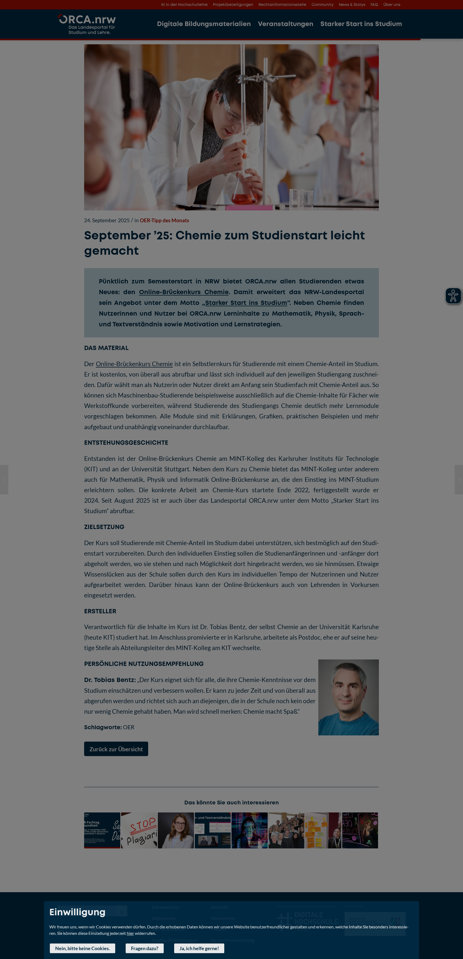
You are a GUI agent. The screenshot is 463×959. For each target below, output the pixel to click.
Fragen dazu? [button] (144, 948)
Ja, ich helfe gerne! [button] (199, 948)
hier (130, 933)
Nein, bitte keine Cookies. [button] (82, 948)
